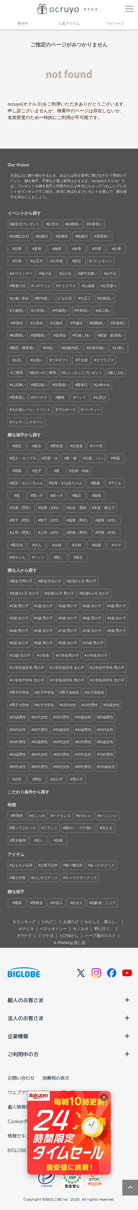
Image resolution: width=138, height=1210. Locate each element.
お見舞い (19, 385)
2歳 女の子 (93, 606)
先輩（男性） (22, 508)
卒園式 (77, 323)
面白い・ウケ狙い (79, 828)
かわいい (85, 815)
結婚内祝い (72, 348)
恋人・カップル (24, 458)
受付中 (23, 23)
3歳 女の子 (20, 618)
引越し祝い (83, 335)
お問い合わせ (21, 1078)
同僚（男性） (79, 532)
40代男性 (19, 742)
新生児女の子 (50, 581)
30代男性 (40, 730)
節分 (77, 261)
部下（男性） (22, 520)
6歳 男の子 (20, 631)
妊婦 (97, 545)
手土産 (82, 360)
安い (39, 840)
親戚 (96, 483)
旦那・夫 (51, 458)
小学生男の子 (68, 655)
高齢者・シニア (103, 903)
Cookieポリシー (24, 1121)
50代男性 (84, 742)
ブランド (51, 828)
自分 (79, 557)
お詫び (100, 397)
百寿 (18, 261)
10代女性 (69, 705)
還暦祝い (103, 236)
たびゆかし (69, 935)
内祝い (50, 348)
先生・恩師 (77, 508)
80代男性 (40, 767)
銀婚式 (82, 236)
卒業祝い (83, 310)
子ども (116, 483)
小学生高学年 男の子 (68, 680)
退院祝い (40, 385)
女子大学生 (45, 705)
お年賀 (57, 261)
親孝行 (82, 385)
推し (59, 557)
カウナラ (24, 935)
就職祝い (98, 323)
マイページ (115, 23)
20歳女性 (112, 705)
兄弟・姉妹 (80, 471)
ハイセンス (62, 815)
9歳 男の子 (44, 643)
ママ (117, 545)
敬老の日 (19, 286)
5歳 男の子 (93, 618)
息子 (37, 471)
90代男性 (84, 767)
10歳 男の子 (94, 643)
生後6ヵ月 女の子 (95, 593)
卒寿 (97, 249)
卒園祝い (62, 310)
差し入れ (117, 372)
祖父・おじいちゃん (27, 483)
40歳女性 (62, 730)
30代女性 (19, 730)
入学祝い (40, 310)
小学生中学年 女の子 (28, 680)
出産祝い (96, 224)
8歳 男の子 (117, 631)
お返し (120, 348)
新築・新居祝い (111, 335)
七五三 (85, 298)
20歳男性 (19, 717)
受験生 (37, 903)
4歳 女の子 (68, 618)
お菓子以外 (49, 865)
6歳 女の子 (44, 631)
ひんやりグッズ (45, 878)
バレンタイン (101, 261)
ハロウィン (42, 286)
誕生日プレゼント (26, 224)
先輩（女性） (50, 508)
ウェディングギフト (27, 422)
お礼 (18, 360)
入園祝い (19, 310)
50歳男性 (40, 742)
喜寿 (37, 249)
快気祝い (62, 385)
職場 (18, 903)
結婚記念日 (20, 236)
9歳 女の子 (68, 643)
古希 (18, 249)
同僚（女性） (107, 532)
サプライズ (105, 360)
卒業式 (18, 323)
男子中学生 (20, 692)
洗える (107, 828)
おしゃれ (38, 815)
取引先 (18, 545)
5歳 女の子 (117, 618)
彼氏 (18, 446)
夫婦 (57, 545)
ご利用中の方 (23, 1054)
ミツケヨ (45, 935)
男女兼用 (19, 840)
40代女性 (106, 730)
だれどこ (49, 921)
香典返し (19, 397)
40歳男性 (84, 730)
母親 (116, 458)
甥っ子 (37, 495)
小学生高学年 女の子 (108, 680)
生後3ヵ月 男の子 (82, 581)
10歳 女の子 (21, 655)
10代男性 (90, 705)
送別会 (61, 335)
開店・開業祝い (24, 348)
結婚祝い (74, 224)
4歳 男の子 (44, 618)
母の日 (46, 273)
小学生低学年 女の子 (68, 668)
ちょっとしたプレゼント (83, 372)
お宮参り (110, 286)
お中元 (111, 273)
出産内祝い (97, 348)
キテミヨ (26, 929)
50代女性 (62, 742)
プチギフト (60, 360)
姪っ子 (57, 495)
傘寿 (57, 249)
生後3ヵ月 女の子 (25, 593)
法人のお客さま (26, 1018)
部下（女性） (50, 520)
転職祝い (19, 335)
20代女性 (40, 717)
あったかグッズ (102, 865)
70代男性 (106, 754)
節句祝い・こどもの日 (54, 298)
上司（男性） (22, 532)
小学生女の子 (97, 655)
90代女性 (62, 767)
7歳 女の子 (93, 631)
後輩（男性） (79, 520)
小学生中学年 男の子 (108, 668)
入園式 (57, 323)
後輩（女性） (107, 520)
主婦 (77, 545)
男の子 (77, 779)
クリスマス (67, 286)
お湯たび (71, 921)
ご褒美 (18, 372)
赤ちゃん (19, 557)
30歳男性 (106, 717)
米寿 (77, 249)
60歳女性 (106, 742)
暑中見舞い (89, 273)
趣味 (61, 397)
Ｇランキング (24, 921)
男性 (37, 779)
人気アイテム (69, 23)
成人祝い (105, 310)
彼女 (37, 446)
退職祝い (40, 335)
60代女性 (40, 754)
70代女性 (84, 754)
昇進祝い (120, 323)
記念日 (53, 224)
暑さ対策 (19, 878)
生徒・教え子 (104, 508)
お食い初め (20, 298)
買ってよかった (24, 828)
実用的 (18, 815)
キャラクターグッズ (81, 878)
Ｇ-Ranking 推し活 (69, 942)
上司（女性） (50, 532)
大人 (37, 545)
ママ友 (97, 446)
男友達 (57, 446)
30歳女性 (84, 717)
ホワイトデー (22, 273)
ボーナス (40, 397)
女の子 (57, 779)
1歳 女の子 (44, 606)
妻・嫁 (71, 458)
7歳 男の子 (68, 631)
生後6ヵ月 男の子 (60, 593)
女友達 (77, 446)
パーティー (91, 409)
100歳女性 (107, 767)
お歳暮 (89, 286)
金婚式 (62, 236)
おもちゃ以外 (22, 865)
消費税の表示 (55, 1078)
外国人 (57, 903)
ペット (80, 397)
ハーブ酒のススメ (100, 935)
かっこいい (108, 815)
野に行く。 (104, 929)
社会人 (77, 903)
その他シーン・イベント (31, 409)
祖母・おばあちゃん (66, 483)
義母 (97, 495)
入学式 (37, 323)
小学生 (44, 655)
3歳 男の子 (117, 606)
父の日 (66, 273)
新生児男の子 (22, 581)
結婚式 (43, 236)
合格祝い (106, 298)
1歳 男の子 (20, 606)
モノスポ (80, 929)
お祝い (37, 360)
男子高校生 (70, 692)
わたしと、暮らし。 (102, 921)
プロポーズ (66, 409)
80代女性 (19, 767)
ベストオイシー (53, 929)
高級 (59, 840)
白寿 (117, 249)
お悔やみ (103, 385)
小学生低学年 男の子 (28, 668)
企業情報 (18, 1036)
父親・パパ (94, 458)
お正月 (37, 261)
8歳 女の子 (20, 643)
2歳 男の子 (68, 606)
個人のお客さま (26, 1000)
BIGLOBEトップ (24, 1150)
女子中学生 (45, 692)
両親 (18, 471)
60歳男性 (19, 754)
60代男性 (62, 754)
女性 (18, 779)
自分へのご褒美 (43, 372)
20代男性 (62, 717)
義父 (77, 495)
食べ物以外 (74, 865)
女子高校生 (95, 692)
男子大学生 (20, 705)
